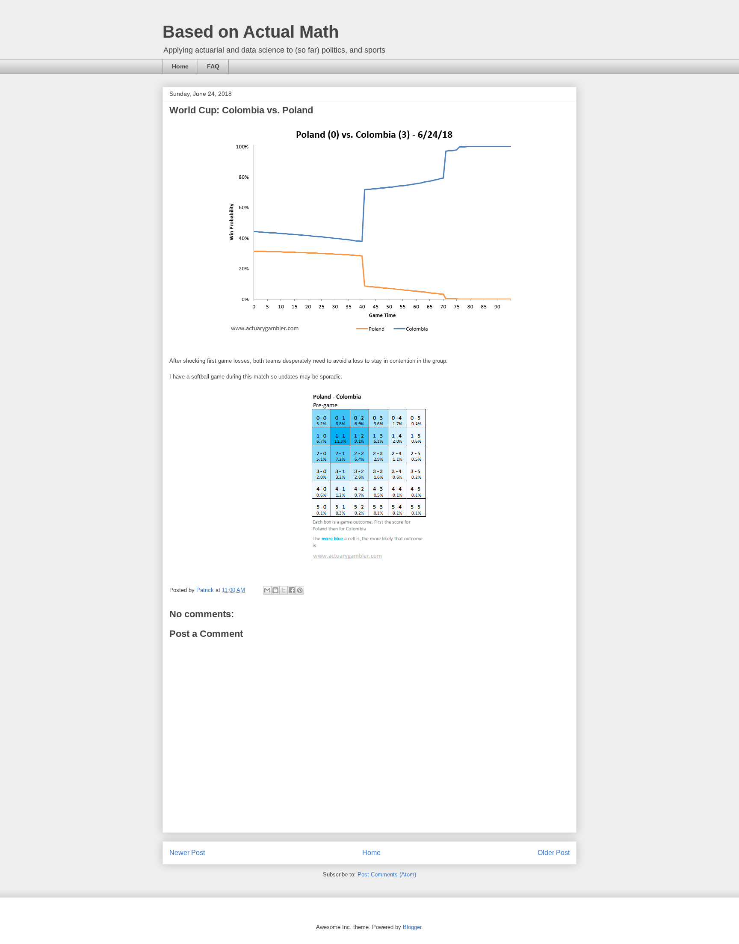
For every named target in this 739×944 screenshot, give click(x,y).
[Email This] (267, 590)
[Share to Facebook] (291, 590)
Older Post (554, 852)
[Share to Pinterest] (300, 590)
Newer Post (187, 852)
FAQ (213, 66)
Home (180, 66)
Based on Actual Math (251, 31)
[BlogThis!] (275, 590)
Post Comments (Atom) (387, 874)
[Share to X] (283, 590)
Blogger (412, 927)
